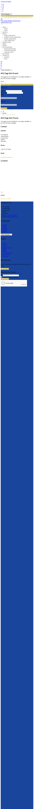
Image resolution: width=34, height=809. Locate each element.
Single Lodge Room (9, 35)
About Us (5, 32)
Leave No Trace (8, 52)
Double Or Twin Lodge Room (12, 37)
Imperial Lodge (6, 42)
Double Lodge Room (10, 38)
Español (4, 228)
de (3, 4)
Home (4, 27)
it (2, 11)
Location (6, 57)
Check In (3, 91)
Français (4, 230)
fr (2, 9)
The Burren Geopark (10, 50)
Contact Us (5, 55)
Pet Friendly (5, 53)
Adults (2, 94)
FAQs (5, 58)
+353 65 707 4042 (6, 1)
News (5, 30)
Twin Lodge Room (9, 40)
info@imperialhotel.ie (7, 157)
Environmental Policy (10, 48)
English (4, 226)
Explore (4, 45)
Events (6, 28)
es (3, 8)
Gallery (4, 43)
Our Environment (7, 47)
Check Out (4, 93)
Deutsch (4, 225)
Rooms (4, 33)
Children (3, 101)
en (3, 6)
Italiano (4, 231)
